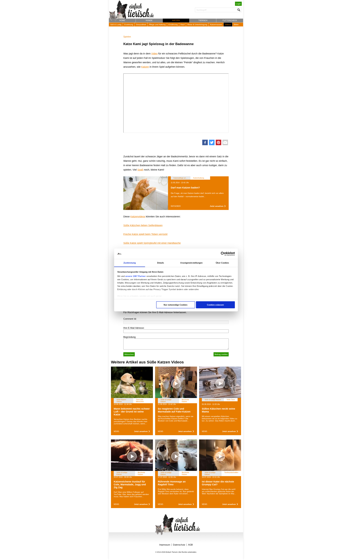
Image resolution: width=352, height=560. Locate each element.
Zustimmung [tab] (129, 263)
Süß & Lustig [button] (115, 24)
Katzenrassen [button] (216, 24)
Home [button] (122, 20)
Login (238, 4)
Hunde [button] (149, 20)
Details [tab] (160, 263)
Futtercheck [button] (230, 20)
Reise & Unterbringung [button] (197, 24)
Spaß (140, 169)
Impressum (164, 545)
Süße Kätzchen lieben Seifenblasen (143, 225)
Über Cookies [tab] (222, 263)
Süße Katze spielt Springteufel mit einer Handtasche (152, 243)
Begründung (129, 337)
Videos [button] (228, 24)
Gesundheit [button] (141, 24)
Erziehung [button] (128, 24)
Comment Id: (130, 319)
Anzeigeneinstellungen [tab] (191, 263)
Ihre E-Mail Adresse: (133, 328)
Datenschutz (179, 545)
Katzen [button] (176, 20)
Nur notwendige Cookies (175, 305)
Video (154, 53)
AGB (190, 545)
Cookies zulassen (215, 305)
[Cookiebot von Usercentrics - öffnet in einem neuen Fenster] (223, 254)
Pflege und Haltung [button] (157, 24)
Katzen (145, 66)
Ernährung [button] (173, 24)
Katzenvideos (137, 216)
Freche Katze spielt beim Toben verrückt (145, 234)
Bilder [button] (236, 24)
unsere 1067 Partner (135, 276)
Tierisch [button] (202, 20)
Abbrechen (129, 354)
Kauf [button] (183, 24)
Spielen (127, 37)
